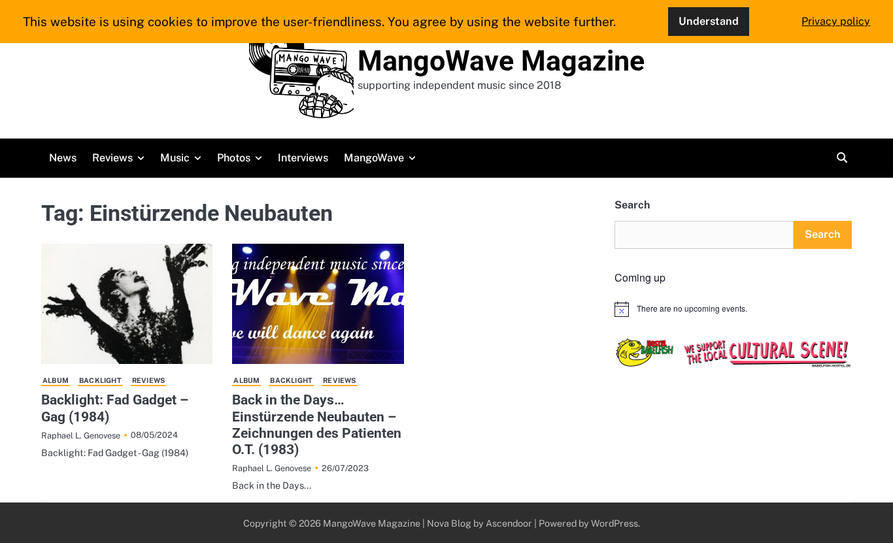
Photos (233, 158)
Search (632, 205)
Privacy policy (835, 21)
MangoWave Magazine (501, 60)
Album (55, 380)
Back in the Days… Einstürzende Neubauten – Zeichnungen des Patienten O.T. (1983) (316, 424)
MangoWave (374, 158)
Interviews (303, 158)
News (62, 158)
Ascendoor (509, 523)
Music (175, 158)
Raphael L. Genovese (80, 435)
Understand (709, 21)
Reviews (112, 158)
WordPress (614, 523)
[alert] (733, 309)
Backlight (100, 380)
